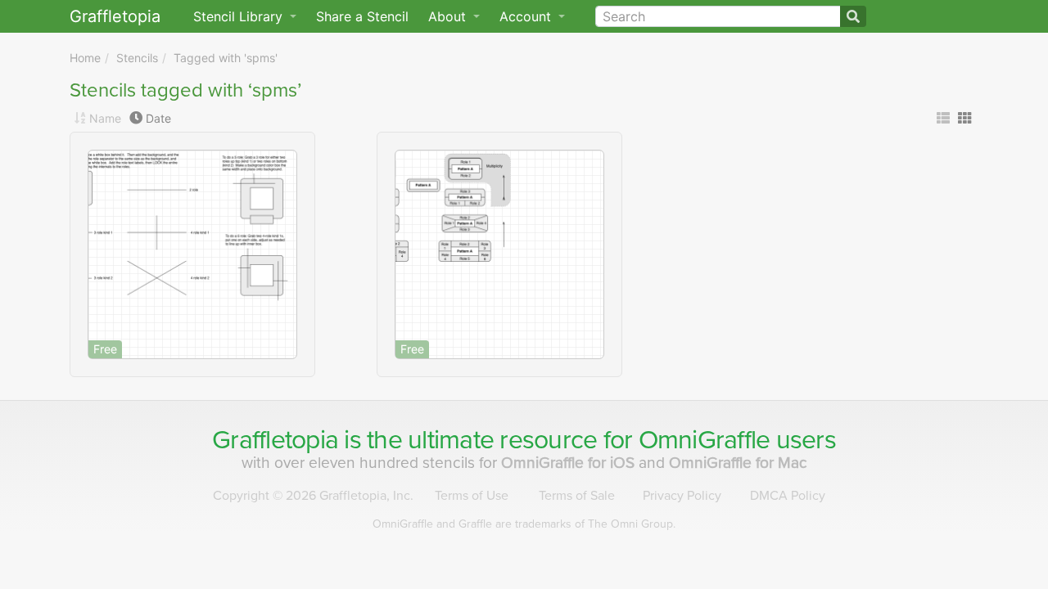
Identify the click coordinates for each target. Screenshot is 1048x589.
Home (85, 58)
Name (105, 118)
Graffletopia (115, 16)
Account (527, 16)
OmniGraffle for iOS (570, 462)
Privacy (682, 496)
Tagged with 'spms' (226, 58)
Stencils (137, 58)
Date (158, 118)
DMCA (787, 496)
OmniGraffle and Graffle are (524, 524)
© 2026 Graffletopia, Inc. (313, 496)
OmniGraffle (704, 440)
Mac (738, 462)
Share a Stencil (362, 16)
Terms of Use (471, 496)
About (449, 16)
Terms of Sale (577, 496)
